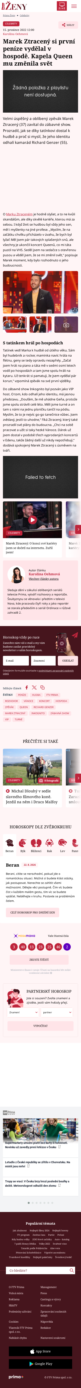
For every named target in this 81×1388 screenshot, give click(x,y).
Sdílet (66, 26)
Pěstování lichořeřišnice (28, 1252)
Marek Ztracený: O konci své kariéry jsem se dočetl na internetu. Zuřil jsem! (31, 547)
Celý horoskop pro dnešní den (32, 912)
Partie (51, 1234)
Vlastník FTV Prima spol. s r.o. (20, 1329)
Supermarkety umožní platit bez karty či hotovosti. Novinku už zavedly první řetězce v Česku (36, 1145)
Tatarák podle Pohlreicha (34, 1248)
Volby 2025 (44, 1243)
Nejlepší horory (60, 1230)
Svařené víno (60, 1243)
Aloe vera (55, 1248)
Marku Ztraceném (19, 214)
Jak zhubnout (20, 1230)
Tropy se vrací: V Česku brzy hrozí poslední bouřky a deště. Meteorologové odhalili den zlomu (37, 1183)
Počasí (60, 1234)
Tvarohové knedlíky (19, 1257)
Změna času (39, 1234)
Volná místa (16, 1293)
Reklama (14, 1299)
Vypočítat (40, 1026)
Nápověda (46, 1321)
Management (48, 1287)
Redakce (45, 1328)
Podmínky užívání (20, 1311)
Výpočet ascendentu (54, 1252)
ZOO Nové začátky (42, 1239)
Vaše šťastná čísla (58, 936)
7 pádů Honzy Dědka (25, 1243)
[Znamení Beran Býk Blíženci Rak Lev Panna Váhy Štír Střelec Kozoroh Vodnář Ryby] (43, 661)
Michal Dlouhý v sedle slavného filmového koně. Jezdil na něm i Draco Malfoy (32, 796)
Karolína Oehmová (15, 34)
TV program (23, 1234)
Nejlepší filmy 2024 (39, 1230)
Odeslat (68, 660)
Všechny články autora (44, 579)
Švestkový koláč (63, 1257)
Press (43, 1293)
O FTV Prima (16, 1287)
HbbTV (13, 1305)
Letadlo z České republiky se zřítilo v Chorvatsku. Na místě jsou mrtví (37, 1164)
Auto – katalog (62, 1239)
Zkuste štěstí (39, 959)
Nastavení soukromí (52, 1338)
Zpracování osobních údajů (53, 1313)
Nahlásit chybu (18, 1338)
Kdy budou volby (20, 1239)
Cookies (13, 1321)
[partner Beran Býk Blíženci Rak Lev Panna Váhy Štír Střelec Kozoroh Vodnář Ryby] (57, 1012)
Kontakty (46, 1305)
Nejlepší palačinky (42, 1257)
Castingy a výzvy (50, 1299)
